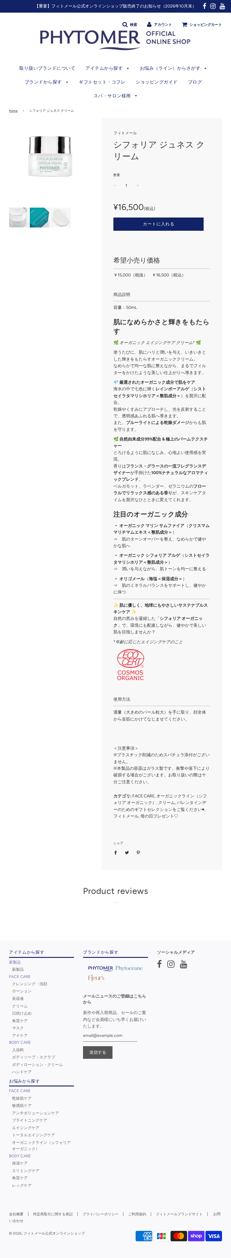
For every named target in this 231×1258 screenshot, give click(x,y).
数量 (116, 175)
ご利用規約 (137, 1214)
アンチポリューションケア (35, 1112)
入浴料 (18, 1049)
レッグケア (22, 1185)
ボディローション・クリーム (37, 1064)
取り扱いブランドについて (47, 68)
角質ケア (20, 1020)
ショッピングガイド (157, 82)
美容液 (18, 998)
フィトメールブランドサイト (179, 1214)
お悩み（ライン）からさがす (171, 68)
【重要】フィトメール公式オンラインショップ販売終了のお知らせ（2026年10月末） (115, 6)
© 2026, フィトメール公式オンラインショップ (47, 1233)
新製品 (18, 969)
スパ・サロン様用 (113, 96)
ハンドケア (22, 1071)
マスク (18, 1027)
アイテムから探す (104, 68)
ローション (22, 990)
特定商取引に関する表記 (53, 1214)
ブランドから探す (44, 82)
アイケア (20, 1035)
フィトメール (125, 132)
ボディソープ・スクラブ (33, 1057)
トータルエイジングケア (33, 1134)
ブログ (195, 82)
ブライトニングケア (29, 1120)
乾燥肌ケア (22, 1098)
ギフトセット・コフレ (102, 82)
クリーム (20, 1006)
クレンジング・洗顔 (29, 983)
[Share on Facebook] (117, 852)
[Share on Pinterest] (138, 852)
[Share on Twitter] (127, 852)
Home (13, 111)
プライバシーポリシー (100, 1214)
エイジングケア (25, 1127)
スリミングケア (25, 1170)
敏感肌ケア (22, 1105)
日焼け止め (22, 1013)
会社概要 (16, 1214)
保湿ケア (20, 1163)
